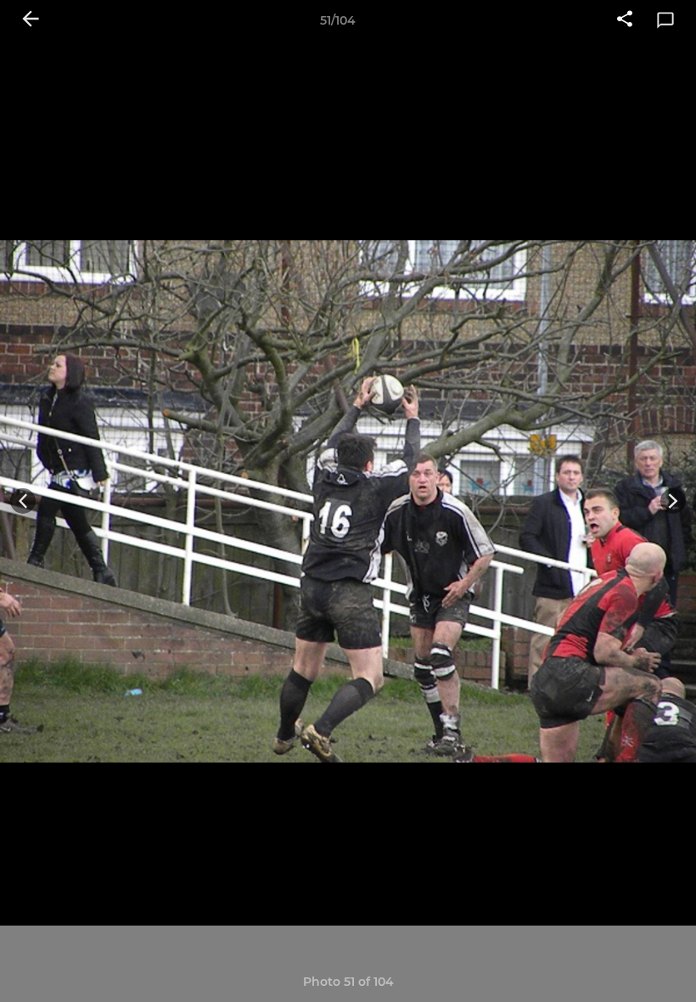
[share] (625, 20)
